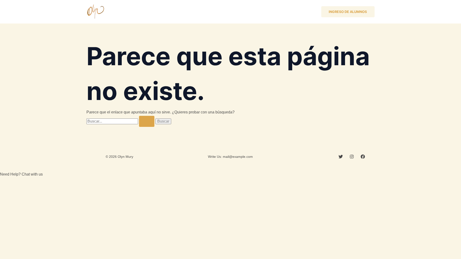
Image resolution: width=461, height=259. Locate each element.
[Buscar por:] (120, 121)
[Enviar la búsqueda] (146, 121)
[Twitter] (341, 156)
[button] (348, 11)
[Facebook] (363, 156)
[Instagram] (352, 156)
